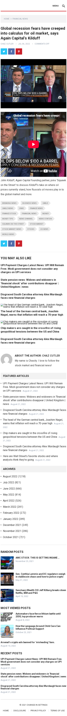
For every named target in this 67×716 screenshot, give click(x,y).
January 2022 (10, 519)
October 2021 (11, 537)
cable (45, 203)
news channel (26, 219)
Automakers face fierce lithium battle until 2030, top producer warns (38, 615)
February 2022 (11, 512)
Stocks (30, 229)
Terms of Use (58, 710)
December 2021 (12, 525)
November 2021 (12, 531)
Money (45, 214)
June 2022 (9, 488)
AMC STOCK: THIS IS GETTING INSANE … (38, 557)
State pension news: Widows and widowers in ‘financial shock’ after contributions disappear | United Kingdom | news (30, 283)
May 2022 (8, 494)
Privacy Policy (38, 710)
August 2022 (10, 476)
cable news (7, 208)
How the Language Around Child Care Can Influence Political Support (38, 627)
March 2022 (9, 506)
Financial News (20, 19)
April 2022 (9, 500)
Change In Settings (37, 705)
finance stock (9, 214)
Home (6, 19)
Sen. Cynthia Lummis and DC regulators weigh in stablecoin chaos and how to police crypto (40, 575)
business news (29, 203)
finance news (36, 208)
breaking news (9, 203)
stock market (36, 224)
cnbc (21, 208)
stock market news (11, 229)
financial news (29, 214)
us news (44, 229)
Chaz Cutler (7, 44)
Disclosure (19, 710)
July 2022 (8, 482)
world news (8, 234)
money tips (7, 219)
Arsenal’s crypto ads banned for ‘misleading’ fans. (28, 642)
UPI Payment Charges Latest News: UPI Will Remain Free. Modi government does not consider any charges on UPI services (32, 269)
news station (45, 219)
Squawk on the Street (13, 224)
